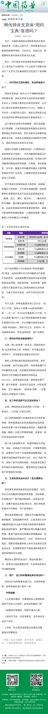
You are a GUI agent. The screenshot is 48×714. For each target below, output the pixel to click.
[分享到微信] (11, 19)
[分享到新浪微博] (14, 19)
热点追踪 (14, 15)
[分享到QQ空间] (17, 19)
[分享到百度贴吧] (19, 19)
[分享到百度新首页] (22, 19)
